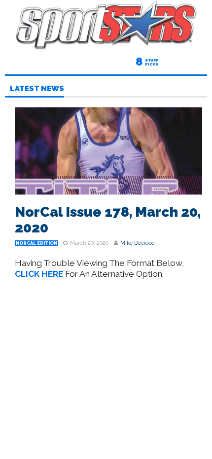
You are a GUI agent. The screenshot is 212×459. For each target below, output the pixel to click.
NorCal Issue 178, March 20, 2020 (108, 220)
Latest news (37, 89)
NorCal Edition (36, 243)
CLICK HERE (39, 274)
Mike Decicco (137, 243)
